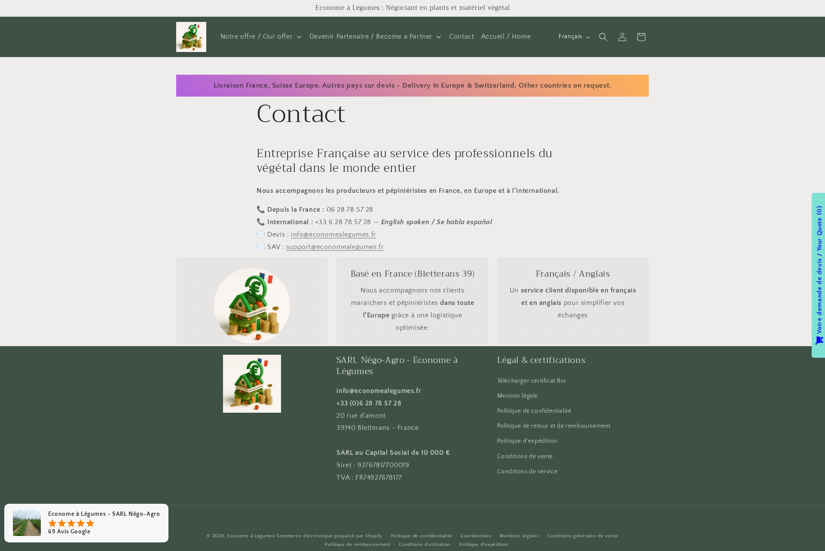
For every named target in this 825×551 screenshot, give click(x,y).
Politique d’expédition (483, 544)
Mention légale (517, 396)
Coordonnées (476, 536)
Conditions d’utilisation (424, 544)
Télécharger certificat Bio (531, 380)
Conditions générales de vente (582, 536)
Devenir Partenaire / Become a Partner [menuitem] (371, 36)
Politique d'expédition (527, 441)
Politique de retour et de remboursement (554, 426)
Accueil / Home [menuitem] (506, 36)
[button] (603, 36)
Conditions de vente (525, 456)
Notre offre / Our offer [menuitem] (256, 36)
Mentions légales (519, 536)
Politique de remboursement (357, 544)
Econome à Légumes (251, 536)
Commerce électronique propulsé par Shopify (329, 536)
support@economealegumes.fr (335, 247)
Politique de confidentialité (534, 411)
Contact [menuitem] (461, 36)
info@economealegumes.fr (333, 235)
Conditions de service (527, 471)
